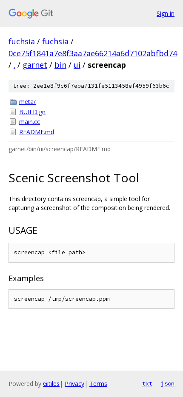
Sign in (165, 13)
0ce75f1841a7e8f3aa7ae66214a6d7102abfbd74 (93, 53)
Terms (98, 384)
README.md (36, 132)
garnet (35, 65)
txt (147, 383)
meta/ (27, 102)
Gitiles (51, 384)
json (167, 383)
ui (77, 65)
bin (60, 65)
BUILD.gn (32, 112)
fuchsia (22, 41)
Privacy (74, 384)
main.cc (29, 122)
